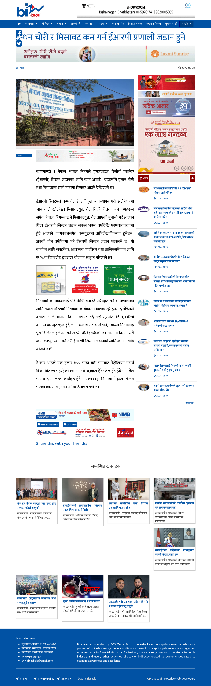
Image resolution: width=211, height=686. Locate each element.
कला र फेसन (153, 23)
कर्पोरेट (88, 23)
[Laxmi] (105, 54)
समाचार (29, 23)
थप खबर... (189, 403)
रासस (21, 155)
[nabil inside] (85, 156)
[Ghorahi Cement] (51, 280)
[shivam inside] (119, 280)
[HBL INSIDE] (166, 107)
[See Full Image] (75, 114)
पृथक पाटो (171, 23)
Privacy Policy (46, 678)
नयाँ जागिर (118, 23)
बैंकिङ (45, 23)
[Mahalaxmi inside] (166, 146)
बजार (60, 23)
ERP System (71, 424)
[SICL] (166, 94)
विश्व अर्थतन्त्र (135, 23)
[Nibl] (85, 415)
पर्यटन (100, 23)
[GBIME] (85, 432)
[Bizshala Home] (19, 24)
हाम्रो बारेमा (25, 678)
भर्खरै (185, 23)
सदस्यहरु (66, 678)
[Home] (44, 11)
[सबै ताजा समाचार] (192, 178)
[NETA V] (136, 10)
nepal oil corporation (49, 424)
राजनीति (75, 23)
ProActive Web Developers (179, 678)
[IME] (166, 83)
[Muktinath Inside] (85, 280)
